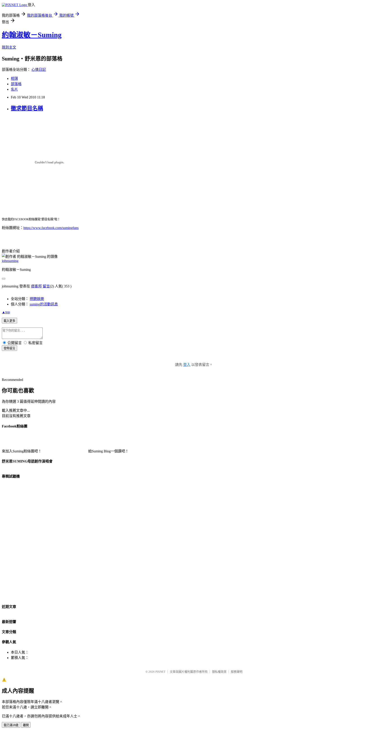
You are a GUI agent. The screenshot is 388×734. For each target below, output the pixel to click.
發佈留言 (9, 348)
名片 (14, 89)
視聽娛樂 (37, 299)
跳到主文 (9, 47)
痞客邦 (36, 286)
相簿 (14, 78)
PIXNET (160, 671)
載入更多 (9, 321)
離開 (26, 725)
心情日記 (38, 69)
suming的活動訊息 (44, 304)
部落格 (16, 84)
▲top (6, 312)
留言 (46, 286)
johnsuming (10, 261)
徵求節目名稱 (27, 108)
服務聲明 (236, 671)
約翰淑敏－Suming (32, 35)
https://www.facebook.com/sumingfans (51, 228)
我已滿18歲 (11, 725)
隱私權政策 (219, 671)
